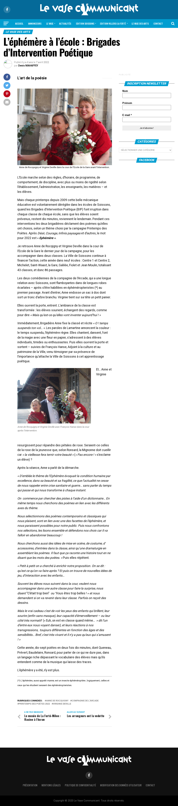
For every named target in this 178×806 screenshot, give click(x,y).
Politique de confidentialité (80, 785)
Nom (125, 91)
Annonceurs (34, 23)
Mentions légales (51, 785)
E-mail (127, 115)
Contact (158, 23)
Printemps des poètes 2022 (34, 704)
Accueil (19, 23)
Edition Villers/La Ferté (113, 23)
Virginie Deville (62, 704)
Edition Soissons (85, 23)
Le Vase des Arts (140, 23)
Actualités (65, 23)
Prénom (127, 103)
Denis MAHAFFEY (28, 65)
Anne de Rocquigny (57, 701)
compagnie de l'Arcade (85, 701)
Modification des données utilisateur (120, 785)
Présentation (30, 785)
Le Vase (49, 23)
